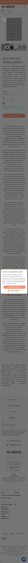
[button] (14, 291)
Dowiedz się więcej (11, 283)
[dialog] (14, 281)
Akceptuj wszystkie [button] (14, 287)
